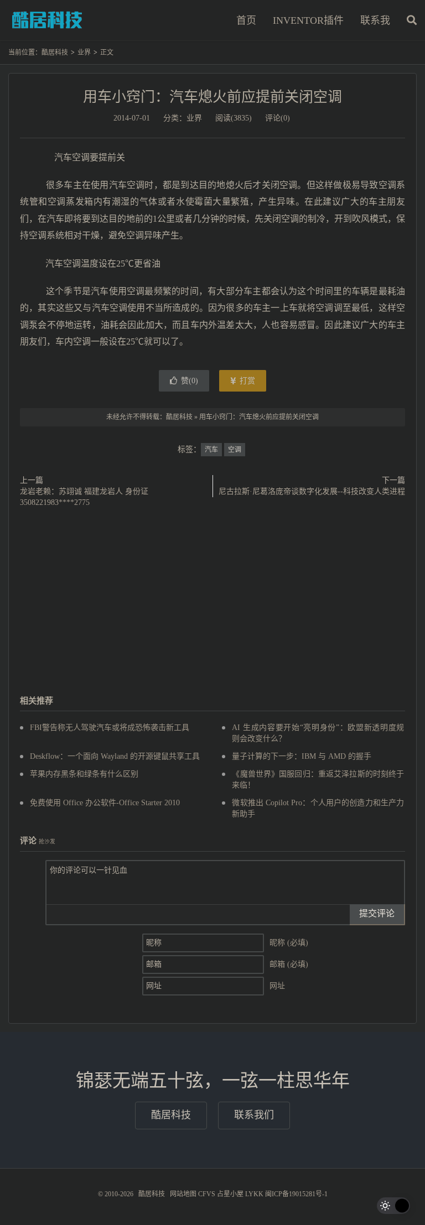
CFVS (206, 1194)
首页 (246, 20)
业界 (84, 52)
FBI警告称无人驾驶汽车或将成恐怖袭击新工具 (109, 727)
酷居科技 (47, 20)
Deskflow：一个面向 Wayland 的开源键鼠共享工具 (115, 756)
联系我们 (254, 1114)
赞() (189, 381)
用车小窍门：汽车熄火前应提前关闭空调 (212, 97)
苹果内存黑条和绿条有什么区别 (84, 774)
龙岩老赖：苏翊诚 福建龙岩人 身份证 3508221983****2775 (84, 497)
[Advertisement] (212, 602)
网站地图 (183, 1194)
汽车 (211, 449)
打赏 (246, 381)
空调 (234, 449)
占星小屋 (230, 1194)
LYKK (254, 1194)
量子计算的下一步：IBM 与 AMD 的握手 (301, 756)
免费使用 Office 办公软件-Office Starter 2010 (105, 803)
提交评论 (377, 913)
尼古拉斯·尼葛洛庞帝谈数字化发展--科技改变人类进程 (312, 491)
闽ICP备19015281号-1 (296, 1194)
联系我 (375, 20)
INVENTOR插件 (308, 20)
